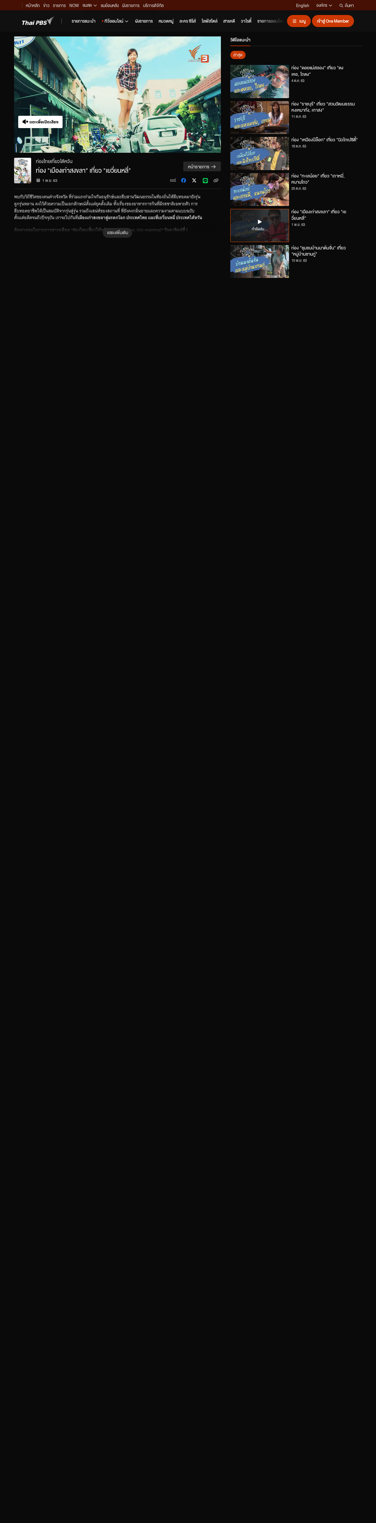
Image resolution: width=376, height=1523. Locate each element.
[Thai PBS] (38, 20)
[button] (117, 94)
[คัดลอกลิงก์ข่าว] (216, 180)
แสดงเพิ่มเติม (117, 232)
